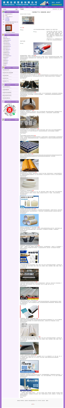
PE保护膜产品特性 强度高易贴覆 (8, 72)
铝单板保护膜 (5, 60)
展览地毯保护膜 (5, 54)
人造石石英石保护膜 (6, 44)
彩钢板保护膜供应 (6, 38)
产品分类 (29, 7)
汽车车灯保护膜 (5, 51)
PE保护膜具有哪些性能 (6, 98)
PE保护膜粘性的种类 (6, 69)
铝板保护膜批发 (5, 41)
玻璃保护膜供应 (5, 48)
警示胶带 (4, 65)
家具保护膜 (5, 62)
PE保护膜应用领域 (5, 75)
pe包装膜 (4, 58)
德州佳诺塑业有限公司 (23, 58)
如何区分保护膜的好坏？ (6, 86)
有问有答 (40, 7)
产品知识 (35, 7)
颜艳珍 (47, 400)
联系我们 (46, 7)
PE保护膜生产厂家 (5, 81)
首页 (18, 7)
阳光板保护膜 (5, 57)
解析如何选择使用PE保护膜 (7, 95)
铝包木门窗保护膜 (6, 49)
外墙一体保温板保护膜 (6, 55)
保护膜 (4, 37)
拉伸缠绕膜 (5, 63)
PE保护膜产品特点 (5, 78)
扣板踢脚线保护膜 (6, 52)
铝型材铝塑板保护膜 (6, 46)
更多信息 (21, 397)
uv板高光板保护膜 (6, 43)
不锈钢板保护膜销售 (6, 40)
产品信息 (24, 7)
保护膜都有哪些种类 (6, 89)
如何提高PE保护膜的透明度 (7, 92)
